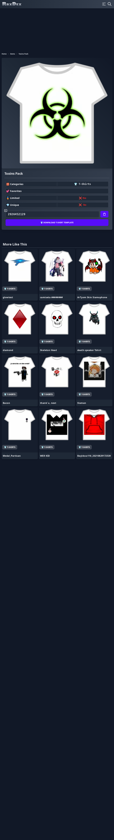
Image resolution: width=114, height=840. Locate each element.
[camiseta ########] (57, 275)
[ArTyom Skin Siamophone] (94, 275)
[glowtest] (20, 275)
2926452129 (16, 214)
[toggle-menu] (104, 4)
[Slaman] (94, 380)
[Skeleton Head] (57, 327)
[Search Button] (109, 4)
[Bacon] (20, 380)
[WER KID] (57, 433)
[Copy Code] (104, 214)
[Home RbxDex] (14, 4)
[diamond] (20, 327)
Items (12, 54)
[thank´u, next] (57, 380)
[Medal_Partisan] (20, 433)
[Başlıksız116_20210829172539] (94, 433)
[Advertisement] (57, 29)
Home (4, 54)
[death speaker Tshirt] (94, 327)
